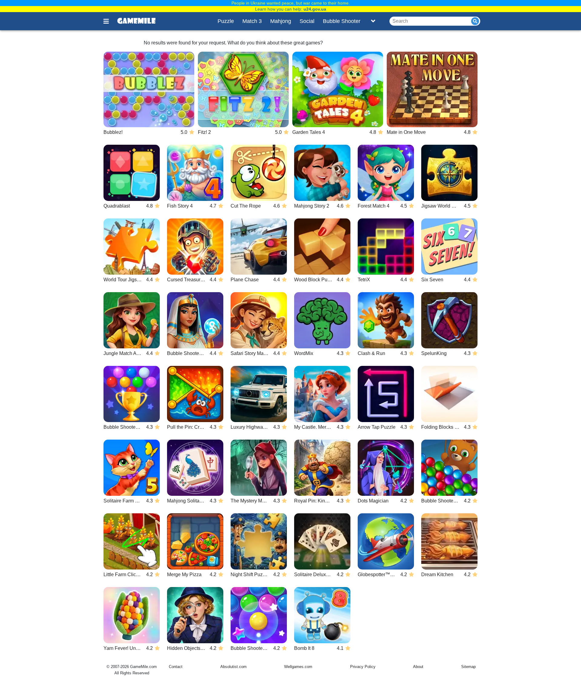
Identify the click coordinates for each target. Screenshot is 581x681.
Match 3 (252, 21)
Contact (175, 666)
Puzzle (226, 21)
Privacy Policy (363, 666)
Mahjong (280, 21)
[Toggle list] (373, 21)
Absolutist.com (233, 666)
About (418, 666)
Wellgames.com (298, 666)
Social (307, 21)
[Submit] (475, 21)
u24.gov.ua (315, 9)
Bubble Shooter (341, 21)
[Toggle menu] (109, 21)
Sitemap (468, 666)
